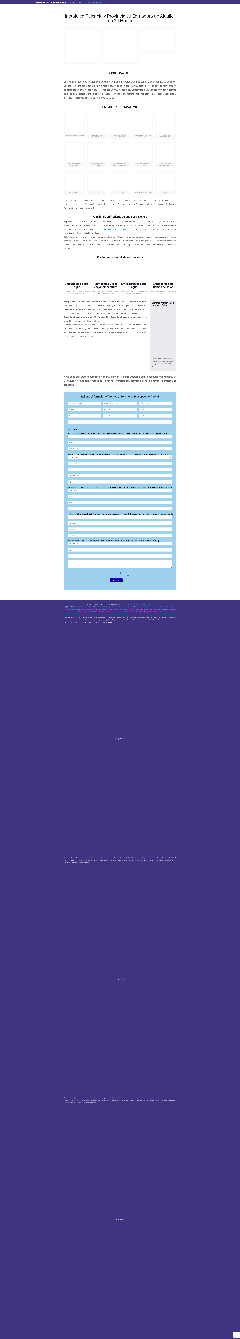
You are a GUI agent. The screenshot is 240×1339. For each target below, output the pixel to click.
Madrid (81, 607)
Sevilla (92, 607)
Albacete (80, 611)
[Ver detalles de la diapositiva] (77, 273)
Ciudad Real (156, 609)
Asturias (151, 607)
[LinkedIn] (234, 2)
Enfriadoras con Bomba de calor (163, 285)
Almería (99, 609)
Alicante (103, 607)
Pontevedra (74, 609)
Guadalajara (118, 611)
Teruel (155, 611)
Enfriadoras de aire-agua (77, 285)
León (162, 609)
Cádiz (118, 607)
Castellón (126, 609)
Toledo (111, 609)
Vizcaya (122, 607)
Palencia (141, 611)
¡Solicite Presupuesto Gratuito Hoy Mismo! (114, 229)
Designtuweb (136, 604)
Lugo (98, 611)
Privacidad (144, 604)
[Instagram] (237, 2)
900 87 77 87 (81, 2)
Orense (112, 611)
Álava (102, 611)
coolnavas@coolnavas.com (96, 2)
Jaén (121, 609)
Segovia (150, 611)
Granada (67, 609)
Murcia (113, 607)
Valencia (97, 607)
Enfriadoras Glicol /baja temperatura (105, 285)
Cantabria (138, 609)
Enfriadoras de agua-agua (134, 285)
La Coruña (138, 607)
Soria (159, 611)
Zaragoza (172, 607)
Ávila (146, 611)
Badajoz (116, 609)
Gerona (94, 609)
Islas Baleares (130, 607)
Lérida (167, 609)
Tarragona (88, 609)
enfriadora (158, 229)
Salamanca (92, 611)
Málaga (108, 607)
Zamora (136, 611)
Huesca (125, 611)
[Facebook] (229, 2)
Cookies (150, 604)
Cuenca (130, 611)
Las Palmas (145, 607)
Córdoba (81, 609)
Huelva (150, 609)
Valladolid (145, 609)
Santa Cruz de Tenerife (161, 607)
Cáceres (171, 609)
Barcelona (86, 607)
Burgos (86, 611)
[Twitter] (231, 2)
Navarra (132, 609)
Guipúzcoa (105, 609)
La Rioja (107, 611)
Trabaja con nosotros (125, 604)
